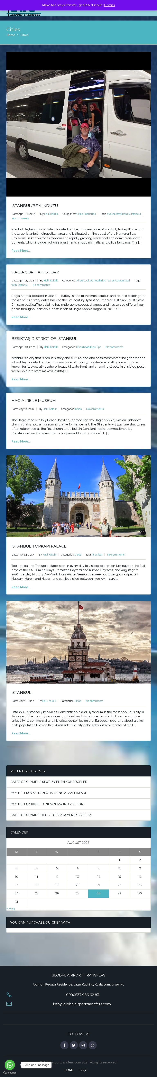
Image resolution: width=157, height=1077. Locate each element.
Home (10, 35)
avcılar (111, 213)
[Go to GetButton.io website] (9, 1072)
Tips (108, 280)
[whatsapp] (93, 1045)
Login (83, 1070)
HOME (69, 1070)
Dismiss (109, 5)
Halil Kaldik (51, 213)
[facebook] (64, 1045)
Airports (81, 280)
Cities (79, 213)
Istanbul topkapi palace (38, 546)
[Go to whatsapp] (10, 1065)
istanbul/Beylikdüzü (34, 205)
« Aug (10, 908)
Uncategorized (121, 280)
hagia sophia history (35, 272)
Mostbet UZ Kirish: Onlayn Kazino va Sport (47, 804)
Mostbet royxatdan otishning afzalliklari (48, 793)
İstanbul (23, 284)
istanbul (136, 213)
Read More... (21, 251)
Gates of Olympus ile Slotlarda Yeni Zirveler (50, 815)
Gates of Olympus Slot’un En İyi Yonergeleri (49, 782)
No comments (20, 218)
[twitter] (74, 1045)
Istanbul (21, 692)
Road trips (89, 213)
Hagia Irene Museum (33, 400)
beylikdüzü (123, 213)
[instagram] (83, 1045)
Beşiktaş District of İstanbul (44, 338)
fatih (14, 284)
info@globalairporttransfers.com (82, 1004)
